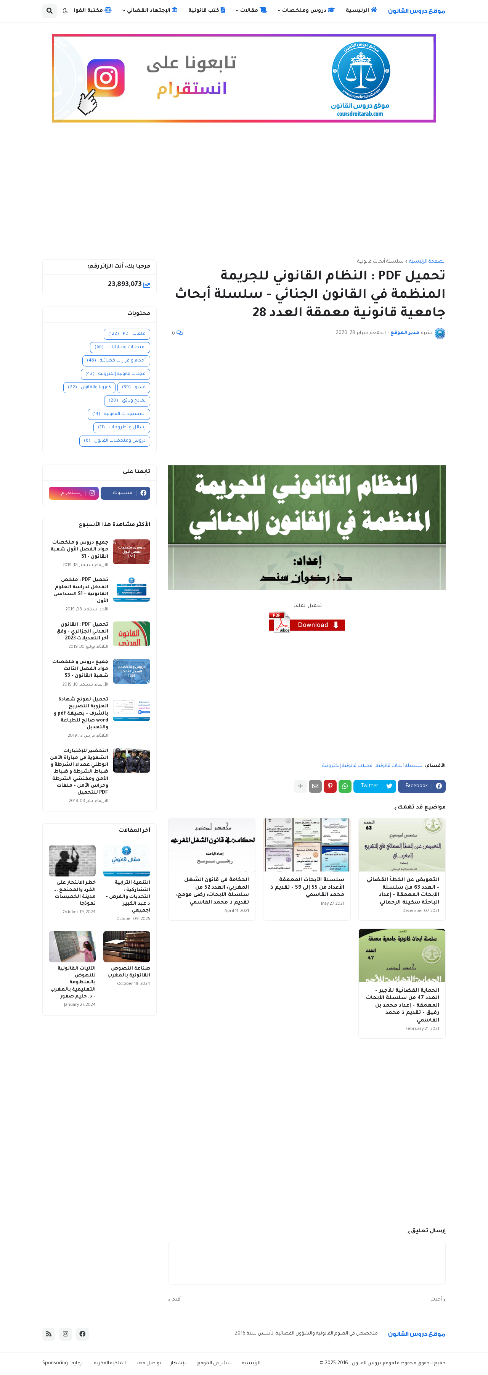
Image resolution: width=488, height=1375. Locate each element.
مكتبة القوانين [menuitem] (84, 11)
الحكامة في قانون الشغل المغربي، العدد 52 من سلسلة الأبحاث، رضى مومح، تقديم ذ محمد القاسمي (212, 891)
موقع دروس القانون (373, 1363)
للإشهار (179, 1363)
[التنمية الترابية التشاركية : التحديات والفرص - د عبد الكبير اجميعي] (126, 860)
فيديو (134, 387)
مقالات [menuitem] (250, 11)
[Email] (315, 786)
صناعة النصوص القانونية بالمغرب (129, 972)
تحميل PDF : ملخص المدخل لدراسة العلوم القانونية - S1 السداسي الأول (80, 591)
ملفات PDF (127, 334)
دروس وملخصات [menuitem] (305, 11)
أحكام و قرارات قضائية (116, 360)
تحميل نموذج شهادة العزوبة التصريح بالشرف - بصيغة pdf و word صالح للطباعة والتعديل (81, 713)
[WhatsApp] (345, 786)
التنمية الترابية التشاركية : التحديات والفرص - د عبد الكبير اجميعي (128, 896)
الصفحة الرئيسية (427, 262)
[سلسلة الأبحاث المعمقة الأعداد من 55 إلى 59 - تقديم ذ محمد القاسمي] (306, 844)
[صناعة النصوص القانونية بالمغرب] (126, 946)
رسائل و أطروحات (122, 427)
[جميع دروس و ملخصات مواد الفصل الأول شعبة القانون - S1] (131, 551)
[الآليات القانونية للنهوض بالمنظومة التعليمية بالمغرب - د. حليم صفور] (72, 946)
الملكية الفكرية (110, 1363)
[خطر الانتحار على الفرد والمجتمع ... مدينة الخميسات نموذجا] (72, 860)
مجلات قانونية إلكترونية (347, 766)
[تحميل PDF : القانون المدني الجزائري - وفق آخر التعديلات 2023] (131, 633)
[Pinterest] (330, 786)
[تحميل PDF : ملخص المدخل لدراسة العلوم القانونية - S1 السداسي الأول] (131, 589)
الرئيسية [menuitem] (358, 11)
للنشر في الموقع (215, 1363)
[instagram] (65, 1334)
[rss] (48, 1334)
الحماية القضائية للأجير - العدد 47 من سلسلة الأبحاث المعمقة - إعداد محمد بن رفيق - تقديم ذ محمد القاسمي (402, 1005)
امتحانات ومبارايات (120, 347)
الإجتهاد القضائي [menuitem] (149, 11)
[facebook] (82, 1334)
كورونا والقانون (89, 387)
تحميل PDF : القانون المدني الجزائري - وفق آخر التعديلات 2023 (82, 631)
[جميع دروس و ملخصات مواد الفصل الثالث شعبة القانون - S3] (131, 671)
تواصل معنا (148, 1363)
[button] (65, 11)
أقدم (176, 1299)
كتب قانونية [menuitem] (204, 11)
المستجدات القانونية (119, 414)
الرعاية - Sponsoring (63, 1363)
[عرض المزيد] (300, 786)
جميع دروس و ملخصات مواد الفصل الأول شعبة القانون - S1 (79, 549)
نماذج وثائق (127, 401)
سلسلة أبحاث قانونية (380, 262)
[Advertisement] (244, 194)
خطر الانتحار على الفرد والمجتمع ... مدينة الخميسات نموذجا (74, 893)
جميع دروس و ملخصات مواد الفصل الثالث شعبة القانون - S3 (80, 669)
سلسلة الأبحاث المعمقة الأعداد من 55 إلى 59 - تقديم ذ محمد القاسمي (307, 887)
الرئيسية (251, 1363)
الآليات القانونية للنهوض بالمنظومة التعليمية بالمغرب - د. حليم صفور (73, 982)
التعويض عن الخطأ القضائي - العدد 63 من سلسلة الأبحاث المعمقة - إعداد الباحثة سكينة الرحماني (403, 891)
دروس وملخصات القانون (115, 441)
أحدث (436, 1299)
